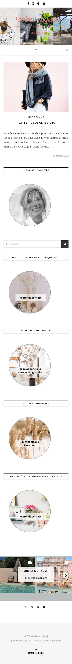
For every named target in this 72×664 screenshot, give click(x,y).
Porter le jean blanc (36, 122)
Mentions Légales (22, 640)
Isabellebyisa (36, 20)
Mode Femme (36, 117)
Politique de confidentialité (47, 640)
